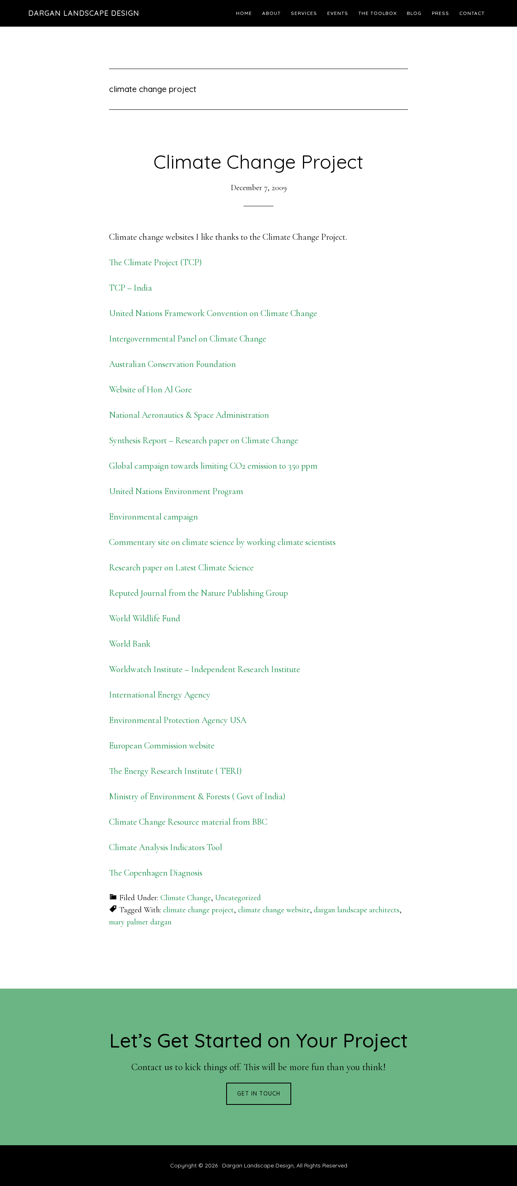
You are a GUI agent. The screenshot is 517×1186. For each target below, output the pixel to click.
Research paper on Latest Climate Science (181, 567)
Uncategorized (238, 898)
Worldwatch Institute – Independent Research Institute (204, 669)
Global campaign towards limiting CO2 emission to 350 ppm (213, 466)
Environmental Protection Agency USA (177, 720)
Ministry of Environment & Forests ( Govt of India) (197, 796)
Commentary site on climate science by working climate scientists (222, 542)
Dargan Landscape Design (83, 13)
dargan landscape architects (356, 910)
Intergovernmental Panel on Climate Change (187, 338)
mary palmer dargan (140, 922)
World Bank (130, 644)
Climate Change (185, 898)
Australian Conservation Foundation (172, 364)
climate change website (274, 910)
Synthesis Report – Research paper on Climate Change (203, 440)
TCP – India (130, 288)
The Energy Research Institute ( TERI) (175, 771)
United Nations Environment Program (176, 491)
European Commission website (161, 745)
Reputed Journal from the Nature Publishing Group (198, 593)
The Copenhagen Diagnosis (155, 872)
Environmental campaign (153, 516)
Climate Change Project (258, 161)
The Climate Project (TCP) (155, 262)
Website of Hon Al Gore (150, 389)
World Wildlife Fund (144, 618)
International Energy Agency (159, 694)
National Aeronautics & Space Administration (189, 415)
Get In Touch (258, 1093)
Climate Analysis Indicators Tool (165, 847)
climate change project (198, 910)
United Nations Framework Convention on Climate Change (213, 313)
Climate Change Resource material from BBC (188, 822)
